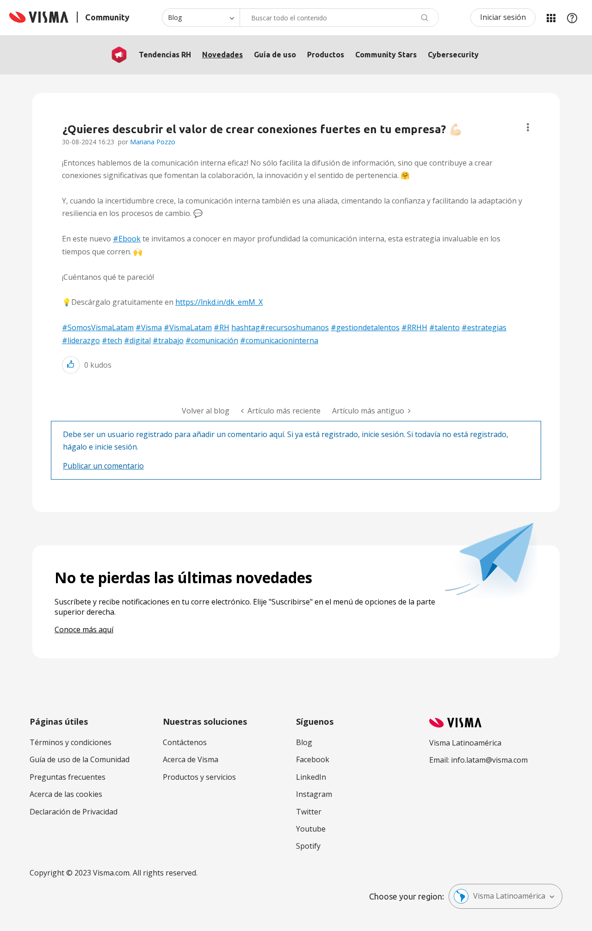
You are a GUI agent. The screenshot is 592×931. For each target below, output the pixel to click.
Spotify (308, 846)
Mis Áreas (550, 17)
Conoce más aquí (84, 629)
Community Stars (386, 54)
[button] (71, 364)
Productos (325, 54)
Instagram (314, 794)
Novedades (222, 54)
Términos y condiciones (70, 742)
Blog (304, 742)
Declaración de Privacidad (73, 812)
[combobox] (339, 17)
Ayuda (572, 17)
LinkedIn (311, 777)
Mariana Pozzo (152, 141)
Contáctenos (185, 742)
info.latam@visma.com (489, 760)
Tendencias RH (165, 54)
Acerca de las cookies (66, 794)
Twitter (308, 812)
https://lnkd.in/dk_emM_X (219, 302)
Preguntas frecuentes (67, 777)
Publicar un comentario (103, 466)
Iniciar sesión (503, 17)
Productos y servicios (199, 777)
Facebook (312, 759)
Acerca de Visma (190, 759)
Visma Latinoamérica (509, 896)
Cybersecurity (453, 54)
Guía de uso (275, 54)
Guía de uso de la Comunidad (80, 759)
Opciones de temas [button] (528, 127)
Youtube (311, 829)
